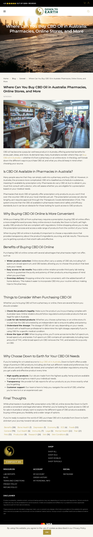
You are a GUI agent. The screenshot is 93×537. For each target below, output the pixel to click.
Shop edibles (54, 458)
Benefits (8, 427)
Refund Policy (10, 487)
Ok (47, 532)
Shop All (52, 452)
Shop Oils (52, 455)
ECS (62, 427)
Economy (52, 427)
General (7, 431)
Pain (76, 431)
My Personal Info (41, 481)
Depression (38, 427)
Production (18, 434)
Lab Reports (9, 474)
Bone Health (23, 427)
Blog (5, 477)
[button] (4, 11)
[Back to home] (46, 11)
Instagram (68, 474)
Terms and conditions (13, 481)
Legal (48, 431)
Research (33, 434)
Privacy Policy (10, 484)
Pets (6, 434)
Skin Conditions (59, 434)
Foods (72, 427)
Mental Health (61, 431)
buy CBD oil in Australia (50, 362)
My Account (38, 474)
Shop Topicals (55, 461)
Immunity (36, 431)
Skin (45, 434)
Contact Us (13, 462)
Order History (40, 477)
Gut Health (22, 431)
